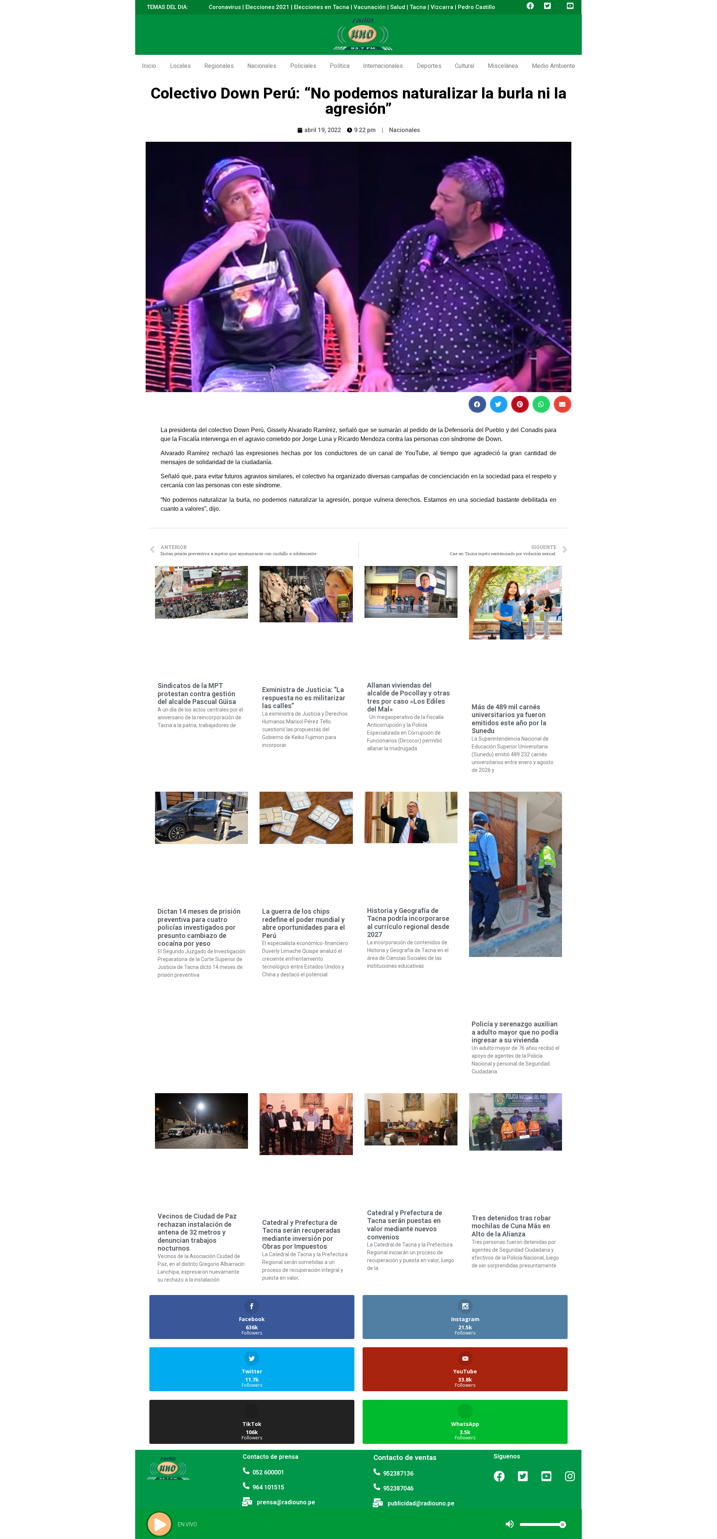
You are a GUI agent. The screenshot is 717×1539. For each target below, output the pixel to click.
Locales (180, 65)
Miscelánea (503, 65)
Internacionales (383, 65)
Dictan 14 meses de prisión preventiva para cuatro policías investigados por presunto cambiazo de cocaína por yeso (199, 927)
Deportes (429, 65)
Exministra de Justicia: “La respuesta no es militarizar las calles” (303, 698)
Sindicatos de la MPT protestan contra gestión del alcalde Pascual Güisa (197, 694)
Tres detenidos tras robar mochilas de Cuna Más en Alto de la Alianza (511, 1226)
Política (340, 65)
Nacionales (261, 65)
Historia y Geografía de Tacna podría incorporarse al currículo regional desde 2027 (408, 923)
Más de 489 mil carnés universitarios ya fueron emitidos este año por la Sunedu (509, 719)
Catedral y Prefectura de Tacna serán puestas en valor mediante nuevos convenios (404, 1225)
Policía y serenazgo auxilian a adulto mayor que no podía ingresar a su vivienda (515, 1032)
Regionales (219, 65)
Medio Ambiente (553, 65)
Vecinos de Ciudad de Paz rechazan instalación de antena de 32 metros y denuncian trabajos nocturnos (197, 1232)
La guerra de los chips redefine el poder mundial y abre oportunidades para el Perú (303, 923)
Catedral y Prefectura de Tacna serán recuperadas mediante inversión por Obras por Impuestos (301, 1235)
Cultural (464, 65)
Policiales (303, 65)
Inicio (149, 65)
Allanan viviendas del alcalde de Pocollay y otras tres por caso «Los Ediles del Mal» (408, 697)
